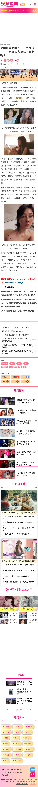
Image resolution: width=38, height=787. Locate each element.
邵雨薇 (7, 87)
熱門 (29, 11)
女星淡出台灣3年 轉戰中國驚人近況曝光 (18, 566)
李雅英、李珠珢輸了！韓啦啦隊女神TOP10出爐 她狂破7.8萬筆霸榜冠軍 (14, 77)
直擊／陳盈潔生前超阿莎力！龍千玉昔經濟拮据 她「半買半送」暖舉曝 (13, 615)
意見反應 (5, 775)
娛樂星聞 (3, 44)
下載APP (5, 377)
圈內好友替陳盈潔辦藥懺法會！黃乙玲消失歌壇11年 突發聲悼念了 (32, 621)
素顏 (21, 98)
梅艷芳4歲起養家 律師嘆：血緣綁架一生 (18, 523)
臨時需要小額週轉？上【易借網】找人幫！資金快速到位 (17, 352)
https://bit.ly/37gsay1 (14, 283)
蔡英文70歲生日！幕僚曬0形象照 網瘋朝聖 (16, 327)
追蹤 (4, 381)
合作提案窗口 (19, 772)
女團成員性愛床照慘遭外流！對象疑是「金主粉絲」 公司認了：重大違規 (9, 608)
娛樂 (8, 44)
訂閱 (14, 377)
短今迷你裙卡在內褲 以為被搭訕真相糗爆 (18, 561)
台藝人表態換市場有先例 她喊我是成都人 (19, 518)
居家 (17, 98)
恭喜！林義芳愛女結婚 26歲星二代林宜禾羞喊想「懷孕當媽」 (24, 77)
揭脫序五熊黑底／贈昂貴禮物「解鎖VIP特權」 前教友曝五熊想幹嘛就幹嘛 (32, 615)
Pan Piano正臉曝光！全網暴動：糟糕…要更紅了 (33, 77)
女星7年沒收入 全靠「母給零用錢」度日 (18, 529)
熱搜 (34, 11)
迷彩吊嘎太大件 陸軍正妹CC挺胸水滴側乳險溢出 (5, 77)
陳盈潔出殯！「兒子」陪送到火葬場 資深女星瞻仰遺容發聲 (13, 621)
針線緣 (4, 11)
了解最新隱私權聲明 (22, 783)
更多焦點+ (19, 710)
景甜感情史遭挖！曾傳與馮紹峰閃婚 (16, 535)
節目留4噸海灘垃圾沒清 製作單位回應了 (18, 583)
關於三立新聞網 (7, 769)
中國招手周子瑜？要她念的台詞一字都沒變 (19, 572)
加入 (24, 377)
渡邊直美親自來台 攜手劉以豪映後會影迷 (18, 513)
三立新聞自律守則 (8, 772)
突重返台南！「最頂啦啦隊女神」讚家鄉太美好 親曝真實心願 (28, 608)
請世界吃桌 (14, 11)
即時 (23, 11)
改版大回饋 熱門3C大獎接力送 (12, 331)
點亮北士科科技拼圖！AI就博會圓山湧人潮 (24, 700)
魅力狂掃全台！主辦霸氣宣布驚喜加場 (24, 691)
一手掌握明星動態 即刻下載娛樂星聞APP (15, 335)
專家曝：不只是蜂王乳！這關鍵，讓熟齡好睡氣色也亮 (14, 340)
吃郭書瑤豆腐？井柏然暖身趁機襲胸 (16, 577)
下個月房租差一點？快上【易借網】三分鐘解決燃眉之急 (17, 346)
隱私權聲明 (17, 769)
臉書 (15, 159)
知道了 (34, 783)
